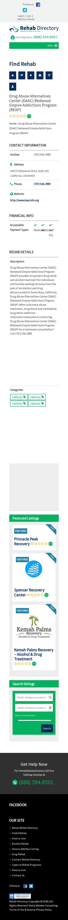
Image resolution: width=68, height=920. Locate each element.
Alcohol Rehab (20, 843)
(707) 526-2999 (42, 184)
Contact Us (18, 875)
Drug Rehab (18, 854)
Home (13, 123)
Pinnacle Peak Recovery (26, 541)
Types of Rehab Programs (26, 864)
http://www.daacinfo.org (24, 200)
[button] (50, 45)
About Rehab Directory (25, 827)
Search (47, 728)
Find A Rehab (19, 833)
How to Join (19, 838)
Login (20, 15)
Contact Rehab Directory (26, 859)
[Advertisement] (34, 360)
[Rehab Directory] (34, 31)
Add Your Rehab (26, 19)
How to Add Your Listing (25, 849)
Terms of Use (16, 909)
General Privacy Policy (39, 909)
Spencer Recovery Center (29, 592)
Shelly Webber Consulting (43, 905)
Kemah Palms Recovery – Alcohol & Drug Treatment (33, 654)
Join (28, 15)
